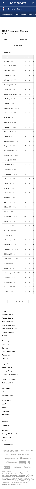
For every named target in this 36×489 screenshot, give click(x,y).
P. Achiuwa (7, 174)
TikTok (4, 408)
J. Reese (6, 75)
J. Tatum (6, 89)
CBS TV (5, 359)
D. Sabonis (7, 66)
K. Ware (6, 104)
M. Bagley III (8, 216)
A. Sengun (7, 113)
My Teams (5, 441)
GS (28, 57)
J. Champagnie (8, 240)
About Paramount (8, 352)
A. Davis (6, 71)
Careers (5, 348)
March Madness (8, 332)
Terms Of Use (7, 367)
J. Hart (6, 136)
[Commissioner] (24, 462)
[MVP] (7, 467)
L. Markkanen (8, 165)
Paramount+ (6, 355)
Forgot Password (8, 444)
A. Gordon (7, 245)
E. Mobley (7, 99)
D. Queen (7, 146)
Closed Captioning (9, 379)
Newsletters (6, 437)
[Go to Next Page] (27, 301)
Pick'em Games (7, 315)
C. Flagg (6, 183)
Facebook (5, 415)
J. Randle (7, 188)
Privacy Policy (7, 371)
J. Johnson (7, 80)
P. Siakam (7, 198)
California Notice (8, 383)
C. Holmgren (8, 108)
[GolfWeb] (28, 467)
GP (24, 57)
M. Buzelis (7, 235)
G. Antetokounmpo (10, 94)
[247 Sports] (11, 458)
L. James (6, 221)
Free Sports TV (7, 322)
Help (4, 392)
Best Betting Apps (8, 325)
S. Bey (6, 263)
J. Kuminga (7, 282)
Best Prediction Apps (9, 329)
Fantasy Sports (7, 318)
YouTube (5, 404)
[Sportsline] (25, 458)
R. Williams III (8, 155)
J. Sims (6, 292)
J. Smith (6, 169)
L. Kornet (7, 226)
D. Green (6, 287)
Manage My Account (9, 434)
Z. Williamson (8, 259)
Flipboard (5, 425)
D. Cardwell (7, 132)
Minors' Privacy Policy (10, 374)
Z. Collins (7, 278)
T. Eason (6, 207)
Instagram (5, 411)
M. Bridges (7, 230)
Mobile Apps (6, 336)
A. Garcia (6, 122)
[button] (2, 3)
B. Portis (6, 202)
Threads (5, 422)
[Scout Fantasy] (16, 467)
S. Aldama (7, 179)
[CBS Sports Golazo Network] (18, 454)
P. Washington (8, 151)
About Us (5, 345)
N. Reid (6, 212)
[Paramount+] (11, 462)
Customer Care (7, 395)
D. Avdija (6, 160)
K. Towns (6, 61)
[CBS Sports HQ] (27, 450)
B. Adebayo (7, 85)
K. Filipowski (8, 141)
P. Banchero (7, 118)
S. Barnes (7, 127)
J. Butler (6, 268)
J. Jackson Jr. (8, 249)
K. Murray (7, 254)
